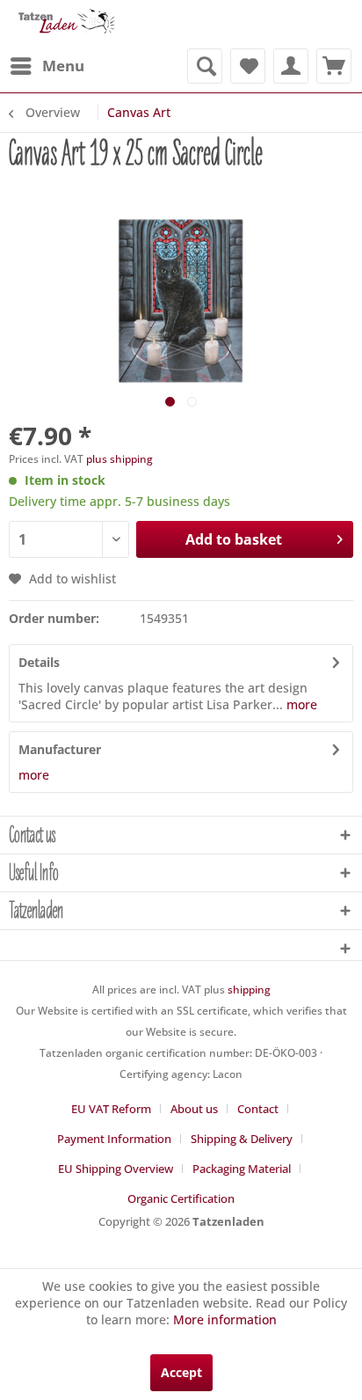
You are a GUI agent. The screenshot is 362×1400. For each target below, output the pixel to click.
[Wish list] (247, 66)
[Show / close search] (204, 66)
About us (194, 1109)
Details (39, 662)
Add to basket (233, 539)
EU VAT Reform (111, 1109)
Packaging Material (241, 1168)
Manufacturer (59, 749)
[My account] (290, 66)
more (300, 704)
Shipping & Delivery (242, 1139)
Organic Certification (181, 1198)
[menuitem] (46, 66)
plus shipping (119, 458)
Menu (63, 65)
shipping (249, 989)
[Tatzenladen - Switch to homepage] (65, 24)
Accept (181, 1372)
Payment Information (114, 1139)
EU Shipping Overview (115, 1168)
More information (225, 1319)
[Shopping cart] (333, 66)
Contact (258, 1109)
